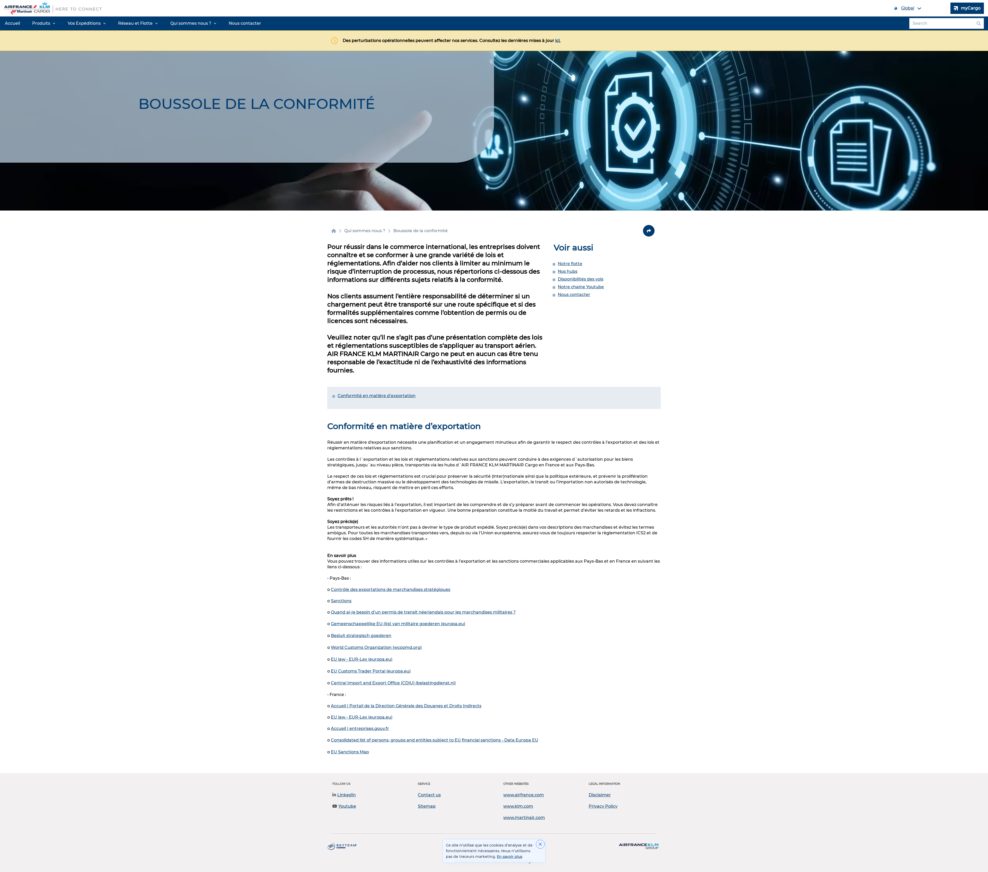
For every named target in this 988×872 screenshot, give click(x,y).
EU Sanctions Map (350, 751)
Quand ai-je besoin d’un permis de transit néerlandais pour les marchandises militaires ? (423, 612)
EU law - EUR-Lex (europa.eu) (361, 659)
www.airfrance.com (523, 794)
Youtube (347, 806)
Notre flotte (570, 263)
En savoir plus (509, 856)
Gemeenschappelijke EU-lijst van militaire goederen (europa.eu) (398, 623)
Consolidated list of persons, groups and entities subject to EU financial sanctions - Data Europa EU (434, 740)
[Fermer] (540, 844)
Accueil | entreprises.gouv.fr (360, 728)
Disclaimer (600, 794)
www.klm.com (518, 806)
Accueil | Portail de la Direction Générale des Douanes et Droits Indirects (406, 705)
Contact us (429, 794)
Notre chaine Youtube (581, 286)
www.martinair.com (524, 817)
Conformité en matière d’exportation (377, 395)
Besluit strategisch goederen (361, 635)
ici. (558, 40)
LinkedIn (346, 794)
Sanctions (341, 600)
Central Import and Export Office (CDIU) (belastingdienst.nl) (393, 683)
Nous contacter (574, 294)
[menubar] (133, 23)
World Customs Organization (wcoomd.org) (376, 647)
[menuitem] (12, 23)
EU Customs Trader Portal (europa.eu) (371, 671)
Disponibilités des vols (580, 279)
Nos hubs (567, 271)
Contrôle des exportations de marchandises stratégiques (390, 589)
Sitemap (427, 806)
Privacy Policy (603, 806)
